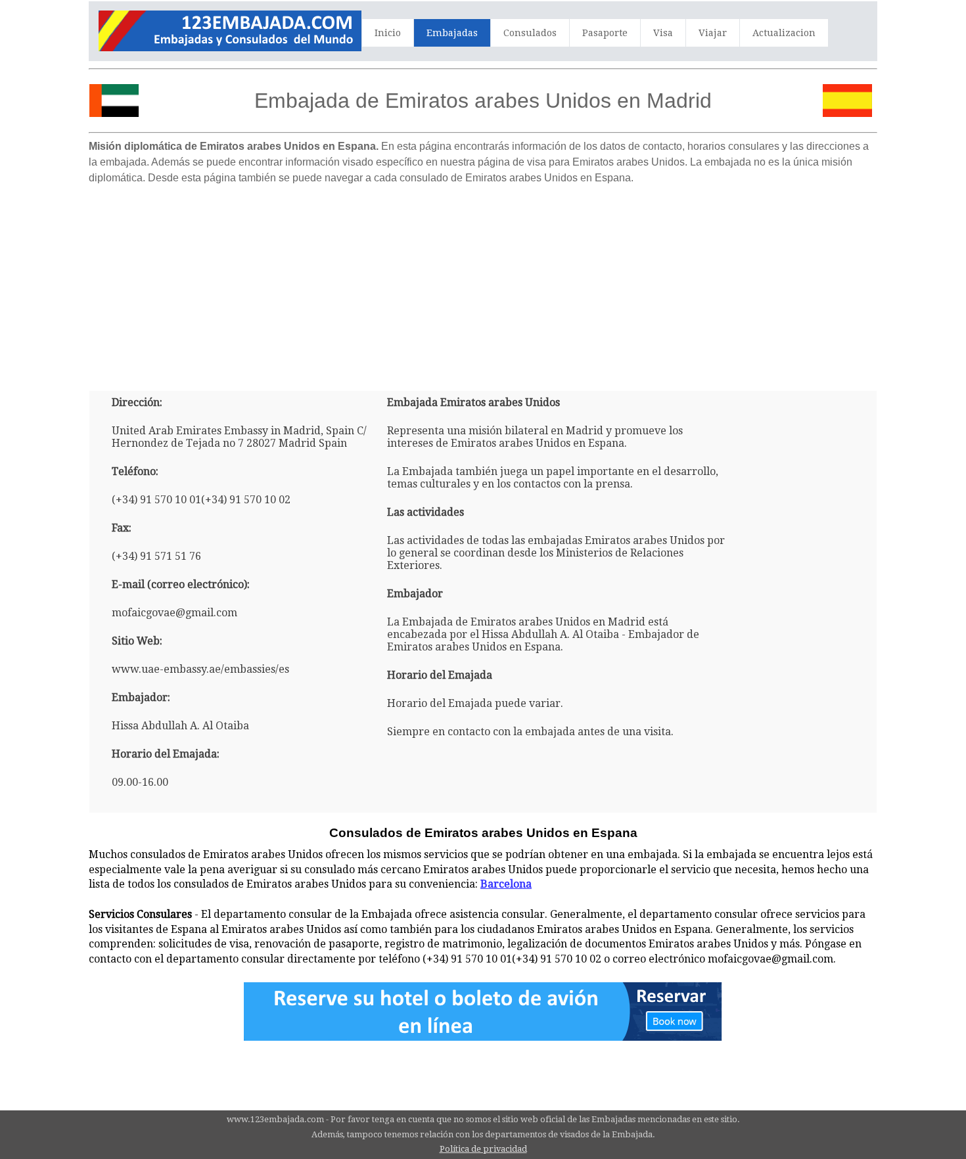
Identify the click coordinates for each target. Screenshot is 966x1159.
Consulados (530, 33)
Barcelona (506, 884)
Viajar (713, 33)
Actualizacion (784, 33)
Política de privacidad (483, 1149)
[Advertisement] (483, 283)
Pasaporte (605, 33)
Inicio (388, 33)
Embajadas (452, 33)
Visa (663, 33)
